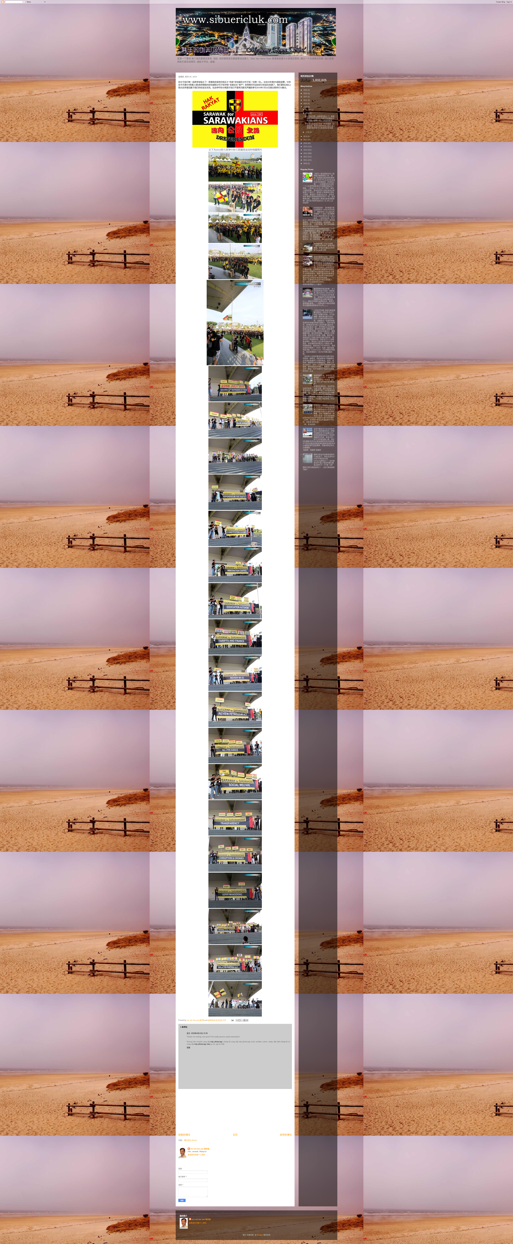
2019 (305, 107)
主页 (235, 1135)
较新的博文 (184, 1135)
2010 (305, 164)
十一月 (308, 110)
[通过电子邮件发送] (237, 1020)
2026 (305, 90)
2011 (305, 160)
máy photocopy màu (202, 1044)
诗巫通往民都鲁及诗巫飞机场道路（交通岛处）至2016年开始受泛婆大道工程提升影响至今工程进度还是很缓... (320, 126)
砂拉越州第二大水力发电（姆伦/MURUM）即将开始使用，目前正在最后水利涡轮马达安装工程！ (324, 247)
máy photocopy (216, 1042)
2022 (305, 97)
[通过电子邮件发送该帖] (232, 1020)
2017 (305, 140)
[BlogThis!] (239, 1020)
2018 (305, 136)
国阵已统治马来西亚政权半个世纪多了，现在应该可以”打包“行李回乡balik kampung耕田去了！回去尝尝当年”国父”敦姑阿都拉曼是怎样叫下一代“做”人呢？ (324, 459)
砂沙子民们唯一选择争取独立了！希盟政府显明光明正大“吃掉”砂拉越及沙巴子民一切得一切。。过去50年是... (319, 118)
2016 (305, 143)
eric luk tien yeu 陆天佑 (199, 1149)
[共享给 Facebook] (244, 1020)
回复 (188, 1048)
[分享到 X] (242, 1020)
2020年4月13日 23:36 (199, 1033)
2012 (305, 157)
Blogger (260, 1235)
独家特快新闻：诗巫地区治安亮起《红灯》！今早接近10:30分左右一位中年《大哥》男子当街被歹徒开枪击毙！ (324, 379)
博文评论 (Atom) (190, 1140)
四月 (308, 113)
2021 (305, 100)
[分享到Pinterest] (247, 1020)
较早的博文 (286, 1135)
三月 (308, 132)
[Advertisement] (235, 1111)
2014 (305, 150)
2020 (305, 104)
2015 (305, 147)
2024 (305, 93)
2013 (305, 153)
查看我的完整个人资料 (196, 1155)
